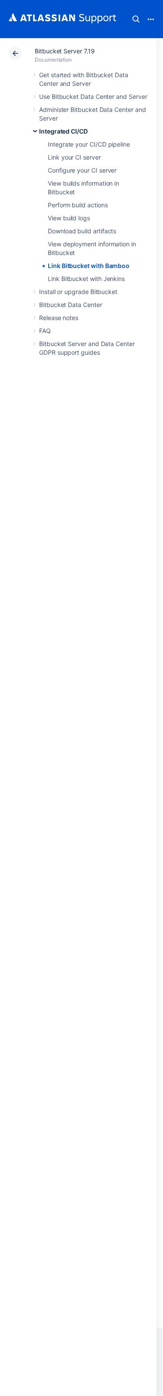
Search (136, 19)
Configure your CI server (82, 170)
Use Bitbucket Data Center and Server (93, 96)
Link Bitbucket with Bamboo (89, 265)
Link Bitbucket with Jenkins (86, 278)
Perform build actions (78, 205)
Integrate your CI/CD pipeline (89, 144)
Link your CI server (74, 157)
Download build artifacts (82, 231)
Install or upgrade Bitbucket (78, 291)
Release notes (58, 317)
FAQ (45, 330)
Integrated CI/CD (63, 131)
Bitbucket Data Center (70, 304)
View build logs (69, 218)
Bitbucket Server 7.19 (65, 51)
